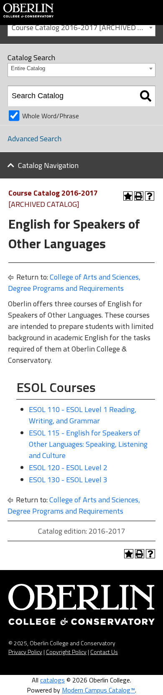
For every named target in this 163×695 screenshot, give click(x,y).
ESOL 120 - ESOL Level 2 (68, 467)
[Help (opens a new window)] (149, 196)
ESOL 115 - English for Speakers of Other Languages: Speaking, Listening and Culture (88, 444)
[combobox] (81, 27)
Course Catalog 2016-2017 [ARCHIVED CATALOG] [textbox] (83, 27)
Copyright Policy (66, 651)
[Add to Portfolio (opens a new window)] (127, 196)
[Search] (145, 96)
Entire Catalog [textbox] (28, 68)
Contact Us (104, 651)
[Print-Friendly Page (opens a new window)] (138, 196)
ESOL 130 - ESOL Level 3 (68, 479)
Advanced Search (34, 138)
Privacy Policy (25, 651)
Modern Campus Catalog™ (98, 690)
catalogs (52, 680)
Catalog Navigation (48, 165)
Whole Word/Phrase (50, 116)
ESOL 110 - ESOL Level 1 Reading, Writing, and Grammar (82, 415)
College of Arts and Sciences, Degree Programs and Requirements (74, 282)
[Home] (28, 10)
